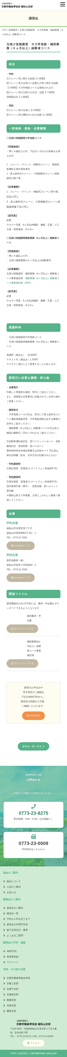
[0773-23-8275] (33, 806)
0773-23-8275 (33, 813)
